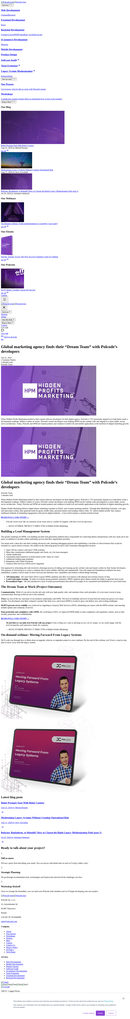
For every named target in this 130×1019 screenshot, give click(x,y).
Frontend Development (15, 976)
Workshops (10, 936)
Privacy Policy (108, 1001)
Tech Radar (10, 952)
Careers (9, 943)
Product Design (12, 966)
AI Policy (10, 950)
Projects (9, 938)
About (8, 931)
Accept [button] (100, 1013)
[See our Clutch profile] (4, 982)
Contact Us (10, 945)
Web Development (13, 962)
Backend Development (15, 978)
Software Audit (12, 969)
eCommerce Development (16, 971)
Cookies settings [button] (88, 1013)
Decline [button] (111, 1013)
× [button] (123, 997)
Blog (8, 941)
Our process (11, 934)
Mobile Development (14, 964)
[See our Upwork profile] (5, 987)
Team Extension (12, 973)
